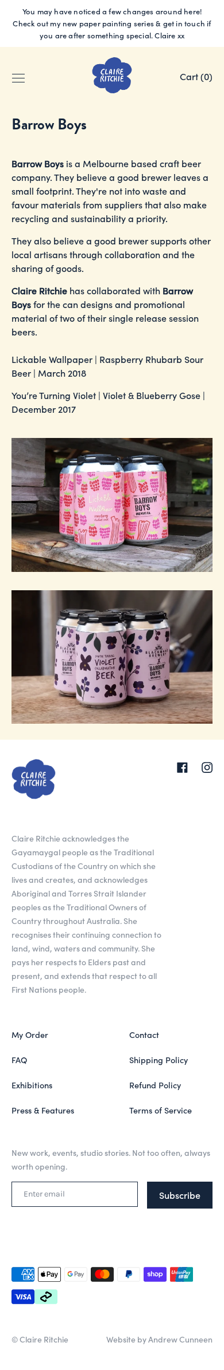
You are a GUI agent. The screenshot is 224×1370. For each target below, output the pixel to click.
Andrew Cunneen (180, 1339)
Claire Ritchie (44, 1339)
